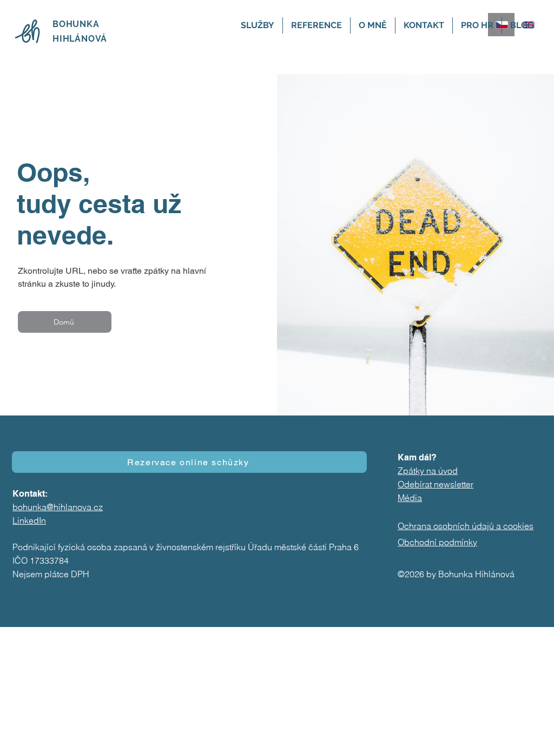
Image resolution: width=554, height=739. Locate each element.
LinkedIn (29, 520)
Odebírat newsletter (435, 484)
